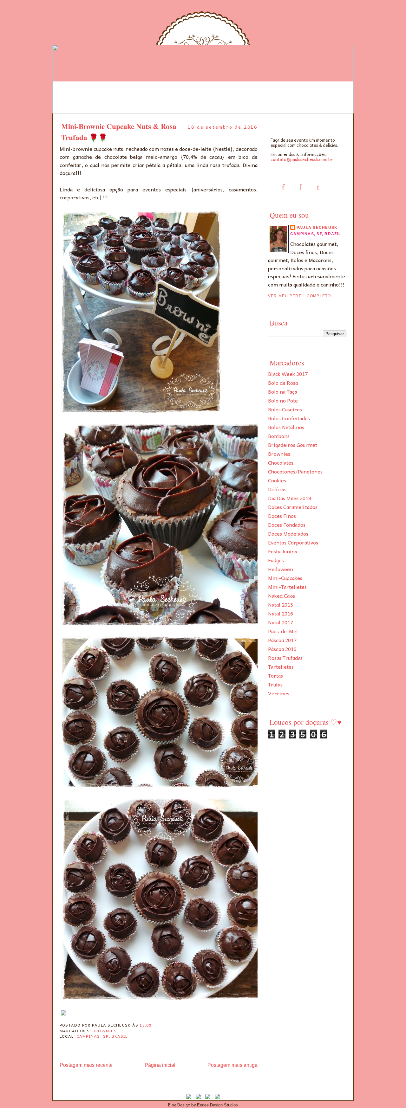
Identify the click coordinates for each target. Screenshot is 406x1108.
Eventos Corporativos (293, 542)
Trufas (275, 684)
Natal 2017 (280, 622)
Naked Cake (281, 595)
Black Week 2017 (288, 374)
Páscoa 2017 (282, 640)
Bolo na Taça (282, 391)
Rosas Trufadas (285, 658)
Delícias (277, 489)
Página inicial (160, 1065)
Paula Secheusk (317, 227)
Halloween (280, 569)
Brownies (279, 453)
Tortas (275, 675)
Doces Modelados (288, 533)
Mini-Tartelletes (287, 587)
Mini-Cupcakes (285, 578)
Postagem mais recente (86, 1065)
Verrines (278, 693)
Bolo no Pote (283, 400)
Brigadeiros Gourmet (292, 445)
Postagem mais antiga (232, 1065)
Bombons (279, 436)
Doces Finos (282, 516)
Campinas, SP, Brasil (102, 1036)
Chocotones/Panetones (295, 471)
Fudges (276, 560)
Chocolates (280, 462)
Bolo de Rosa (283, 382)
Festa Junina (282, 551)
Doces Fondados (286, 524)
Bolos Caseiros (285, 409)
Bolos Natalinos (286, 427)
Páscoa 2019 (282, 649)
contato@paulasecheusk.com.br (302, 159)
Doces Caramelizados (293, 507)
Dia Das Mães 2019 (289, 498)
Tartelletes (281, 666)
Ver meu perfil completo (299, 296)
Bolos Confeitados (289, 418)
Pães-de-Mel (283, 631)
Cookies (277, 480)
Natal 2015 (280, 604)
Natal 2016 (280, 613)
